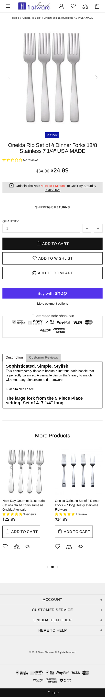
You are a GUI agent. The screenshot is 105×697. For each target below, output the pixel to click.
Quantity (10, 221)
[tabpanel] (26, 505)
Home (15, 17)
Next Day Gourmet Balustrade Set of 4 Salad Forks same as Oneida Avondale (23, 505)
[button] (12, 160)
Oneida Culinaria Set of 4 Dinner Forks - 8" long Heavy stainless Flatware (77, 505)
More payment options (52, 303)
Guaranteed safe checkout (53, 316)
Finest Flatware (34, 6)
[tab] (14, 357)
